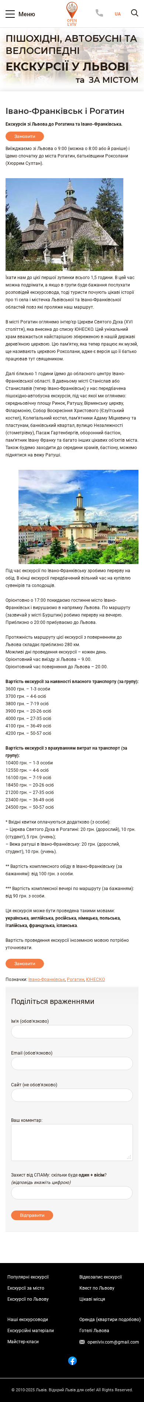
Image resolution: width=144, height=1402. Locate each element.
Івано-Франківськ (46, 979)
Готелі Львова (94, 1330)
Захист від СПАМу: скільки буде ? (59, 1175)
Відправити (32, 1215)
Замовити (24, 136)
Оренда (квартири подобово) (110, 1319)
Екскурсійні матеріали (30, 1330)
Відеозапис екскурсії (100, 1277)
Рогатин (75, 979)
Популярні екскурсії (28, 1277)
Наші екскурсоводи (27, 1319)
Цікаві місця (92, 1299)
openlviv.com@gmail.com (113, 1342)
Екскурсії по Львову (28, 1299)
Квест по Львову (96, 1288)
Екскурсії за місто (25, 1288)
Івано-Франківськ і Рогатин (65, 111)
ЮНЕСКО (95, 979)
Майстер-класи (23, 1341)
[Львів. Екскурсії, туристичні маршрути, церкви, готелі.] (72, 14)
